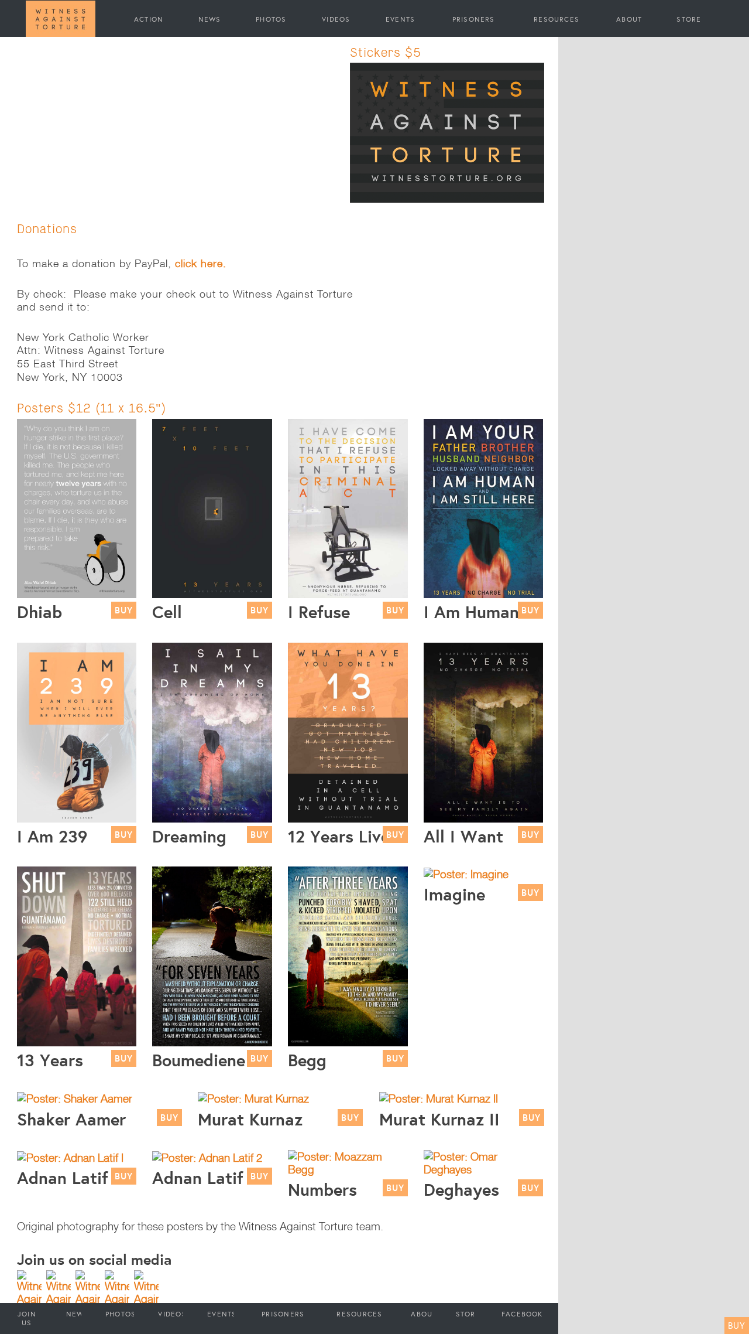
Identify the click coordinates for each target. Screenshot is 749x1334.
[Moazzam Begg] (348, 955)
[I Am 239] (77, 731)
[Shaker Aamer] (74, 1097)
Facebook (522, 1313)
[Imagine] (466, 872)
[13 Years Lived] (348, 731)
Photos (271, 18)
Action (148, 18)
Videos (336, 18)
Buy (736, 1325)
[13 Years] (77, 955)
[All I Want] (484, 731)
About (629, 18)
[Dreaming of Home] (212, 731)
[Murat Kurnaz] (253, 1097)
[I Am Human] (484, 507)
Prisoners (473, 18)
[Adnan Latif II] (207, 1156)
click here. (200, 263)
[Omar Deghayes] (484, 1161)
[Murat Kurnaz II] (438, 1097)
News (209, 18)
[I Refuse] (348, 507)
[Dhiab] (77, 507)
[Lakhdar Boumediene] (212, 955)
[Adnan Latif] (70, 1156)
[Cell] (212, 507)
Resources (556, 18)
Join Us (27, 1318)
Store (688, 18)
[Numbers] (348, 1161)
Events (400, 18)
